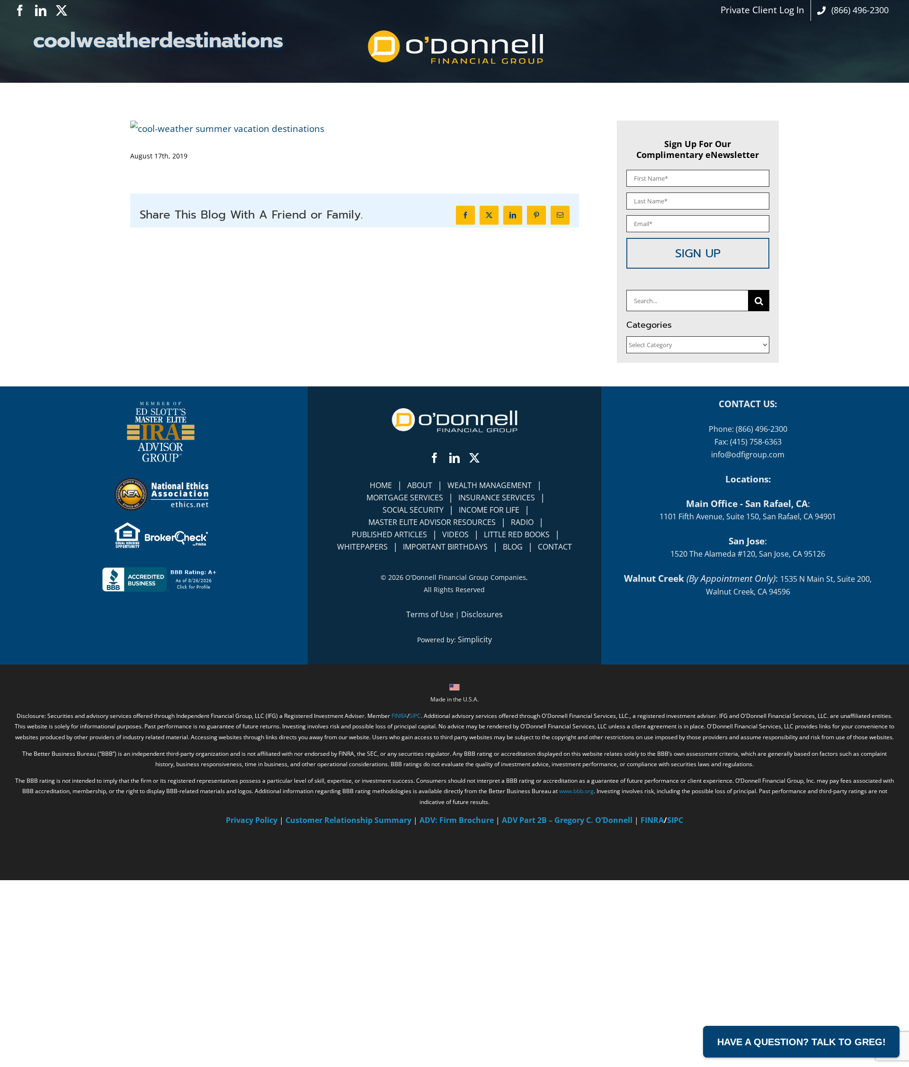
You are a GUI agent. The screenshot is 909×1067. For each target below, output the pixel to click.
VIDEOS (455, 534)
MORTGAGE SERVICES (404, 497)
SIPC (415, 716)
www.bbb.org (576, 791)
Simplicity (475, 639)
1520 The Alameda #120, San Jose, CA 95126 (747, 554)
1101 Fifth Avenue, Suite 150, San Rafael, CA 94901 (747, 516)
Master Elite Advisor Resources (432, 522)
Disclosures (482, 614)
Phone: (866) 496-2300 (748, 429)
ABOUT (419, 485)
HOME (381, 485)
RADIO (522, 522)
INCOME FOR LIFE (489, 510)
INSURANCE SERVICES (496, 497)
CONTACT (555, 547)
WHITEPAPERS (362, 547)
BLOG (513, 547)
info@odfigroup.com (747, 454)
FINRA (399, 716)
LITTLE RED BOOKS (517, 534)
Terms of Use (430, 614)
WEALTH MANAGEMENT (489, 485)
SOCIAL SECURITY (413, 510)
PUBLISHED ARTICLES (389, 534)
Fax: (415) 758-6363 (748, 442)
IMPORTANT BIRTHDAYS (445, 547)
